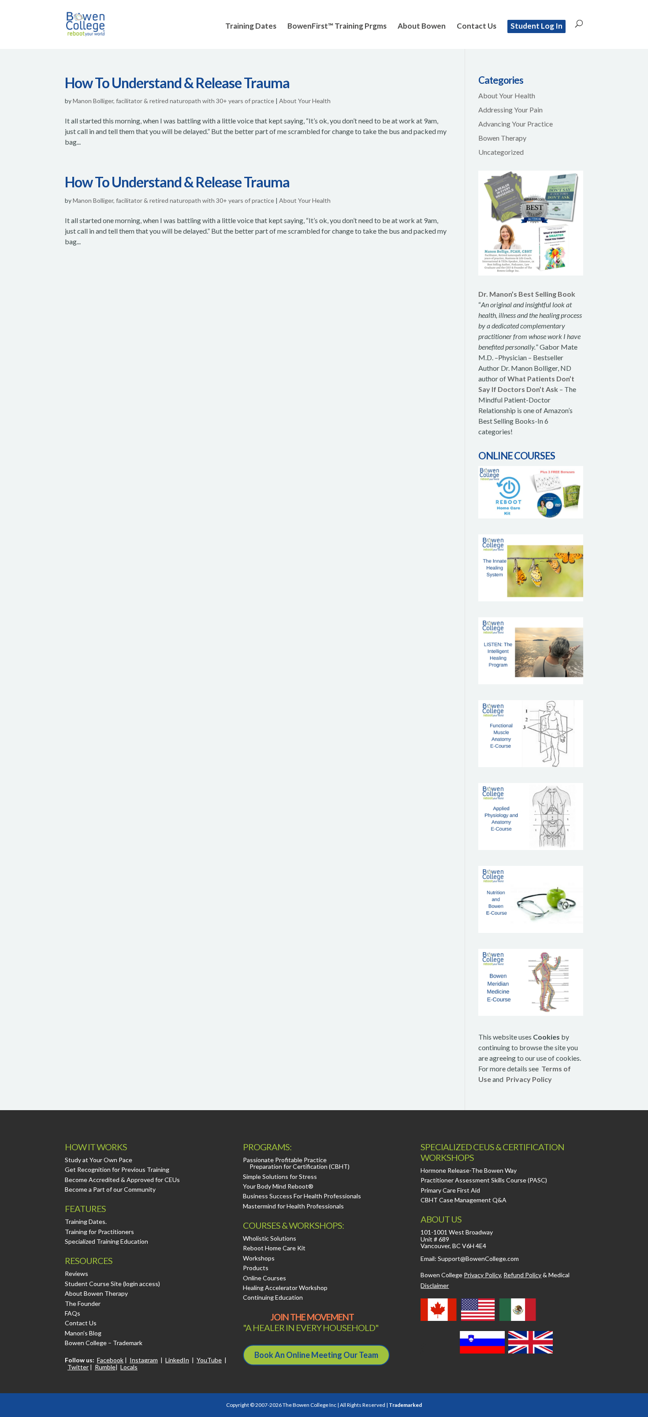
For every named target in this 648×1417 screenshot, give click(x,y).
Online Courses (264, 1278)
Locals (129, 1367)
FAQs (72, 1313)
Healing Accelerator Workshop (285, 1287)
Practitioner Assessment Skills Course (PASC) (484, 1180)
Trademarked (405, 1405)
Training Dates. (86, 1221)
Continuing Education (273, 1297)
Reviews (76, 1273)
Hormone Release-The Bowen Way (469, 1170)
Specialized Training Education (106, 1241)
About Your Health (305, 100)
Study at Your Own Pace (98, 1159)
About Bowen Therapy (96, 1293)
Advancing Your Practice (515, 123)
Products (255, 1268)
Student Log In (536, 25)
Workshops (259, 1258)
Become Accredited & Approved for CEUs (122, 1179)
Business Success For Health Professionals (302, 1196)
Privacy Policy (529, 1079)
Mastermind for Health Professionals (293, 1206)
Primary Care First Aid (450, 1190)
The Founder (83, 1303)
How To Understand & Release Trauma (177, 82)
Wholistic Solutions (269, 1238)
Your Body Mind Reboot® (278, 1186)
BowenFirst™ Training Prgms (337, 26)
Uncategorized (501, 152)
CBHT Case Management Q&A (463, 1200)
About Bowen (422, 26)
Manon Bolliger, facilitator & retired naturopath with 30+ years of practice (173, 100)
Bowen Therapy (502, 138)
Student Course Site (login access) (112, 1283)
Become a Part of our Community (110, 1189)
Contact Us (476, 26)
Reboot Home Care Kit (274, 1248)
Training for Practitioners (99, 1231)
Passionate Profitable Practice (285, 1159)
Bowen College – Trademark (103, 1342)
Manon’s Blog (83, 1333)
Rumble (105, 1367)
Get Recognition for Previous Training (117, 1169)
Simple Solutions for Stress (280, 1176)
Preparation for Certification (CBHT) (300, 1166)
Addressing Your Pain (510, 109)
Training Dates (250, 26)
